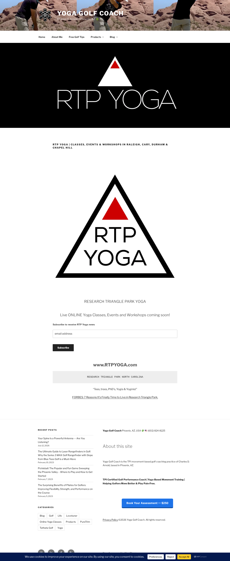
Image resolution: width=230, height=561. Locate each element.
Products (96, 36)
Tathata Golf (46, 527)
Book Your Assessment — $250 (147, 503)
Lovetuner (71, 515)
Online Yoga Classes (50, 521)
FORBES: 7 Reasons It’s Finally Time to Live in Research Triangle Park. (115, 397)
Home (42, 36)
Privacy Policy (110, 519)
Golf (51, 515)
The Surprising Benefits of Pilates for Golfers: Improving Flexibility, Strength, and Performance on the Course (65, 489)
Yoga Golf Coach (90, 13)
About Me (57, 36)
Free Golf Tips (76, 36)
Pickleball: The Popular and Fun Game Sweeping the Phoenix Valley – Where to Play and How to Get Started (65, 472)
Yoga (60, 527)
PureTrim (85, 521)
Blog (112, 36)
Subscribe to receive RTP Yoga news (74, 324)
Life (60, 515)
